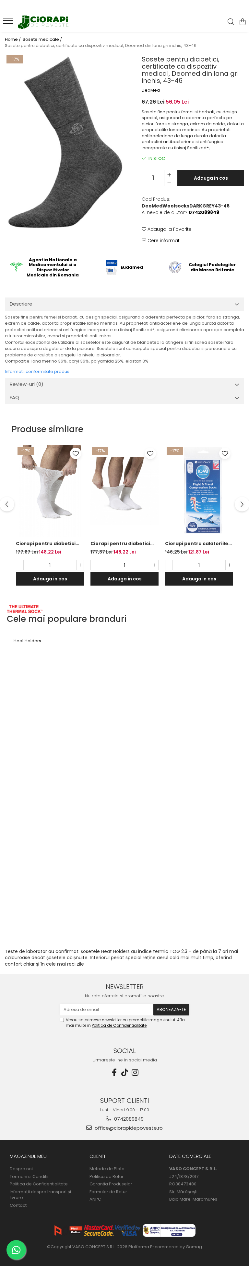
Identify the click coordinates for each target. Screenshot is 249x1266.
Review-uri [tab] (26, 384)
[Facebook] (114, 1072)
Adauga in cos (211, 178)
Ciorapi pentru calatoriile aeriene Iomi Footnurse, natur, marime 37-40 (196, 543)
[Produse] (9, 23)
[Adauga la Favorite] (75, 453)
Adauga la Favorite (169, 229)
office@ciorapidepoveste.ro (128, 1128)
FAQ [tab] (14, 397)
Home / (13, 39)
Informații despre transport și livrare (40, 1195)
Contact (18, 1205)
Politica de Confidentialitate (119, 1025)
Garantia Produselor (110, 1184)
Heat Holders (27, 641)
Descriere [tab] (21, 303)
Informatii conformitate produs (37, 371)
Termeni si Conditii (29, 1177)
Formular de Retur (108, 1192)
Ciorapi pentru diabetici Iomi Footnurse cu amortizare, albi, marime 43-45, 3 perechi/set (47, 543)
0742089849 (128, 1118)
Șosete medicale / (43, 39)
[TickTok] (124, 1072)
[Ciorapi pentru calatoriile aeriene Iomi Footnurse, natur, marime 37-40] (199, 491)
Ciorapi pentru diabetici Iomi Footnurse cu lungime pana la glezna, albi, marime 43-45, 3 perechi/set (123, 543)
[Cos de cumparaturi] (242, 22)
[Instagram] (135, 1072)
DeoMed (151, 90)
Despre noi (21, 1169)
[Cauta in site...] (231, 22)
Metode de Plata (106, 1169)
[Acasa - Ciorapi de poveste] (44, 22)
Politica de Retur (106, 1177)
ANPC (95, 1199)
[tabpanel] (65, 143)
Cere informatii (164, 240)
